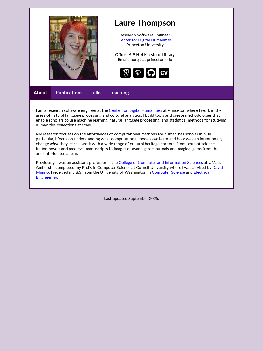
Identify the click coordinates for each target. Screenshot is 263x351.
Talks (96, 92)
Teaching (119, 92)
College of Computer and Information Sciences (161, 163)
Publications (68, 92)
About (40, 92)
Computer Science (168, 172)
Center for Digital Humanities (145, 40)
